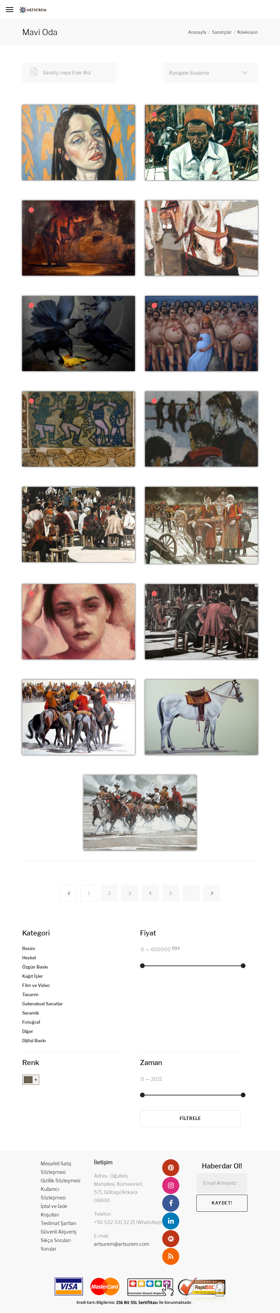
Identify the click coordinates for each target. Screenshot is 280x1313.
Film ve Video (36, 985)
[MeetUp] (170, 1238)
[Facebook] (170, 1203)
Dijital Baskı (34, 1040)
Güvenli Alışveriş (58, 1232)
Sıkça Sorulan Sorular (56, 1244)
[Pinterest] (170, 1167)
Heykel (29, 957)
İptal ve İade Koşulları (54, 1210)
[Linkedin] (170, 1220)
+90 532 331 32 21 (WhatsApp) (128, 1222)
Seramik (30, 1013)
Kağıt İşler (32, 976)
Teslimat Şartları (58, 1223)
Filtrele (190, 1118)
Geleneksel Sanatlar (42, 1003)
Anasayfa (197, 32)
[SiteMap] (170, 1256)
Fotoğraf (31, 1022)
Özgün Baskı (35, 967)
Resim (28, 948)
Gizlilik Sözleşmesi (60, 1180)
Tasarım (30, 994)
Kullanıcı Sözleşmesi (53, 1193)
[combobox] (211, 72)
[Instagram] (170, 1185)
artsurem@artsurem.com (121, 1244)
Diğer (27, 1031)
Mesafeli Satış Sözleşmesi (56, 1168)
